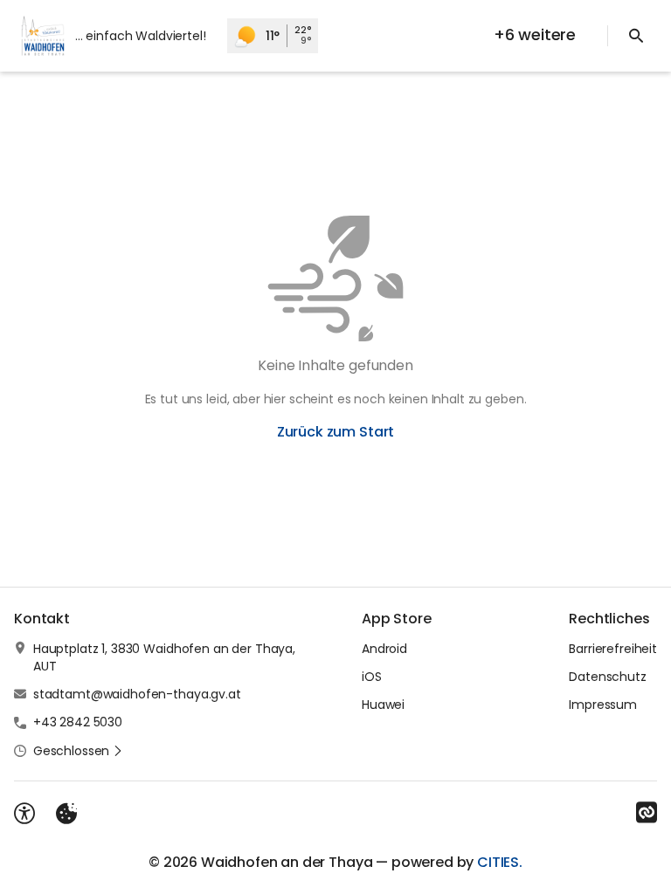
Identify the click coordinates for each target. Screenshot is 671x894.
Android (384, 648)
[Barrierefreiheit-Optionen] (24, 813)
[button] (78, 751)
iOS (372, 676)
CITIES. (499, 862)
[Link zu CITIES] (646, 812)
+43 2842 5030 (77, 722)
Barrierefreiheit (613, 648)
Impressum (603, 704)
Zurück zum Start (335, 432)
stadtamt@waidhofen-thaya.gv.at (137, 694)
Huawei (383, 704)
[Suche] (636, 36)
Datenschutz (607, 676)
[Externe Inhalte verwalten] (66, 813)
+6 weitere (535, 34)
